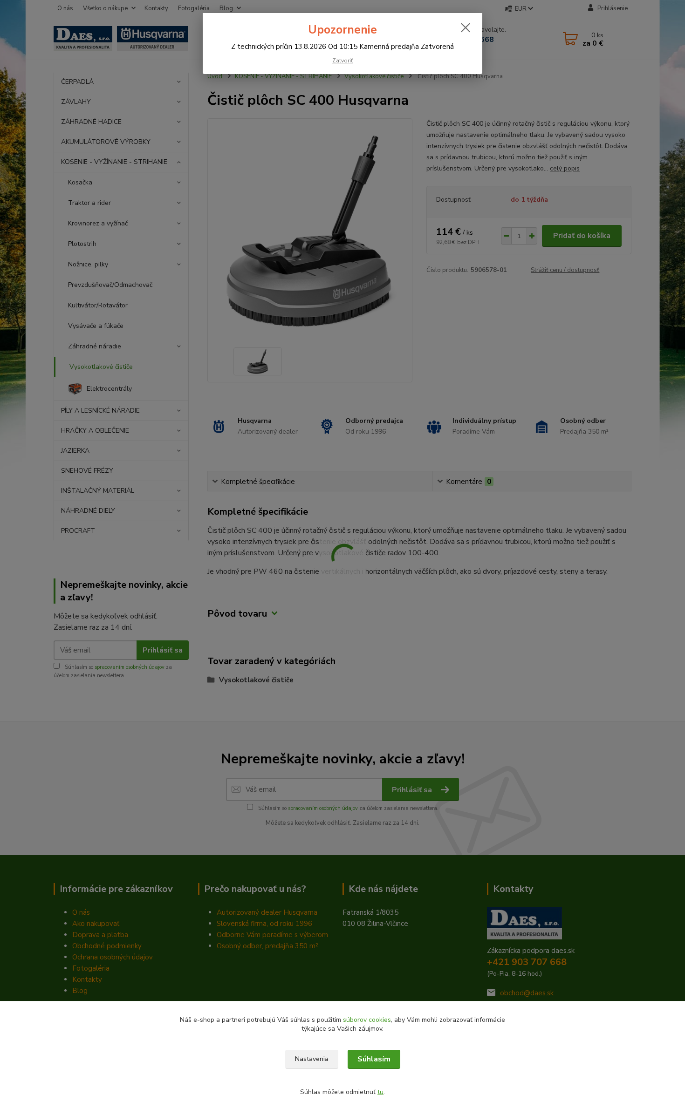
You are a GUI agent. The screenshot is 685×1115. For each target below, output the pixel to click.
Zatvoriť (342, 60)
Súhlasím (373, 1059)
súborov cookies (367, 1019)
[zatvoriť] (465, 27)
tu (380, 1092)
